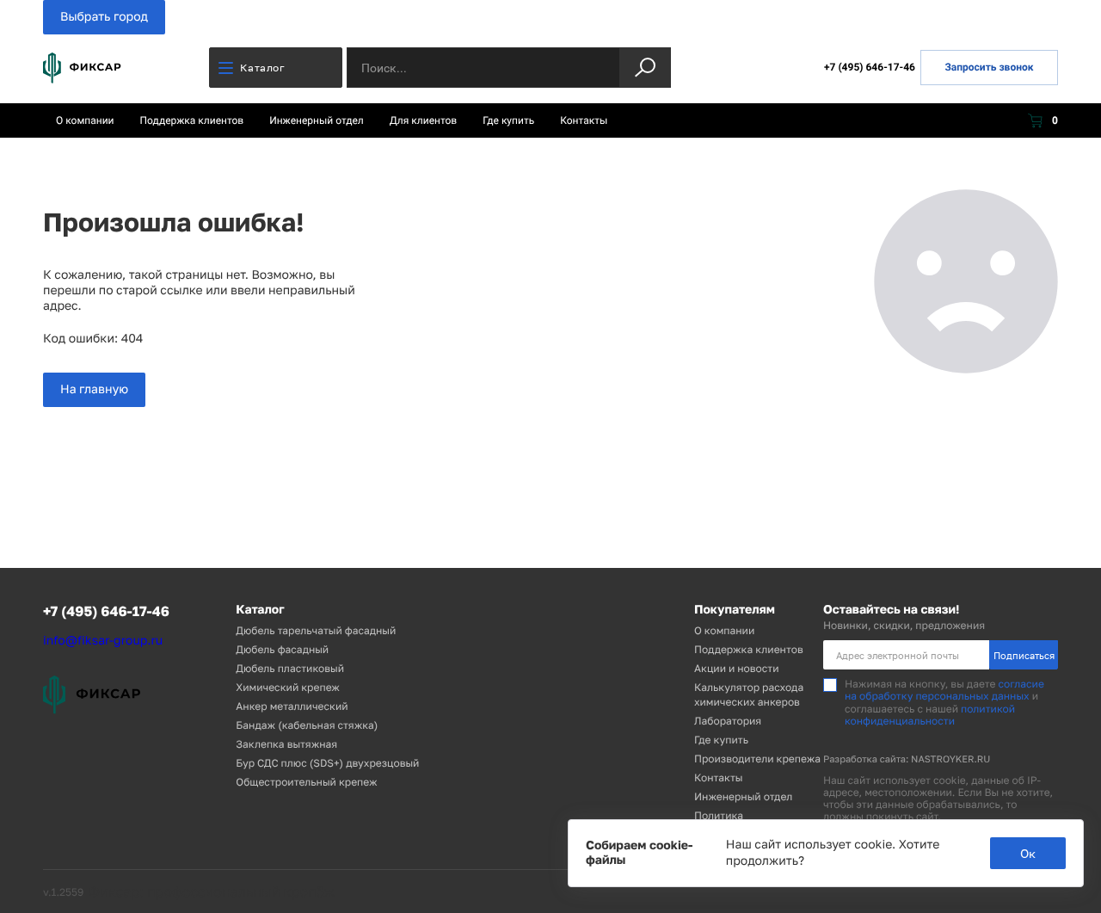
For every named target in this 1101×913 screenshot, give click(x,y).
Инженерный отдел (316, 120)
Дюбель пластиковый (290, 668)
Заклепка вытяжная (286, 743)
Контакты (583, 120)
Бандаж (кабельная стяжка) (307, 725)
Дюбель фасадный (282, 649)
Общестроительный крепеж (306, 781)
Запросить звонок (988, 67)
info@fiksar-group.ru (103, 640)
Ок (1028, 853)
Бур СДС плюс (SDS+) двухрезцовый (327, 762)
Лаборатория (727, 720)
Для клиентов (423, 120)
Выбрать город (104, 16)
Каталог (262, 67)
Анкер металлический (292, 706)
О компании (85, 120)
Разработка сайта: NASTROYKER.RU (906, 759)
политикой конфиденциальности (930, 714)
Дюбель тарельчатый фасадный (316, 630)
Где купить (508, 120)
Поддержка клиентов (192, 120)
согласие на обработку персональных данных (944, 689)
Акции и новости (736, 668)
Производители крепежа (757, 758)
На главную (94, 389)
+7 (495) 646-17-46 (869, 67)
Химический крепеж (288, 687)
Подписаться (1024, 655)
